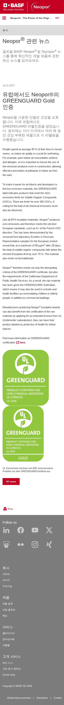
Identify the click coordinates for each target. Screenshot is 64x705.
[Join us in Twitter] (49, 530)
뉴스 (5, 30)
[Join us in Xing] (49, 545)
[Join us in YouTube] (35, 530)
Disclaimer (42, 697)
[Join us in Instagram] (35, 545)
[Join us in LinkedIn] (6, 530)
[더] (57, 18)
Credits (57, 697)
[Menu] (4, 18)
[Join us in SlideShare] (6, 545)
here (22, 342)
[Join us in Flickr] (20, 545)
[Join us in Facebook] (20, 530)
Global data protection (19, 697)
